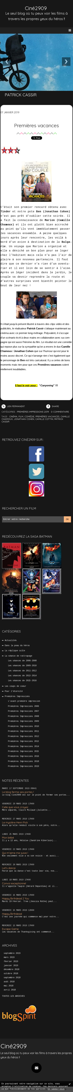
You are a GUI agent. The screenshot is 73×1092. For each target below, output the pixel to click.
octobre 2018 (11, 973)
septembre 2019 (12, 953)
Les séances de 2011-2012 (22, 671)
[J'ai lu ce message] (69, 1083)
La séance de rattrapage (18, 656)
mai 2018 (8, 986)
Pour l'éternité (14, 691)
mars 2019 (9, 957)
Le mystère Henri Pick (15, 822)
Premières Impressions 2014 (23, 746)
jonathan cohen (24, 419)
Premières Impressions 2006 (23, 706)
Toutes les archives (13, 996)
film (21, 416)
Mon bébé (8, 837)
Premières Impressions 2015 (23, 751)
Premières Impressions (17, 696)
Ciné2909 (36, 8)
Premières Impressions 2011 (23, 731)
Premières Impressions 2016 (23, 756)
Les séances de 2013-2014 (22, 676)
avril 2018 (10, 990)
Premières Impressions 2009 (23, 721)
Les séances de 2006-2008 (22, 661)
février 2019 (11, 961)
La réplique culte (15, 651)
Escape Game (10, 929)
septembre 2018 (12, 977)
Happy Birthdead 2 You (15, 898)
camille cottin (44, 419)
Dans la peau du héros (17, 645)
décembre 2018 (11, 969)
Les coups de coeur (15, 686)
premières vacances (47, 416)
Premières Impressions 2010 (23, 726)
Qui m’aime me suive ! (15, 853)
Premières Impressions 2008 (23, 716)
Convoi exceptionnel (14, 883)
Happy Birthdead (12, 913)
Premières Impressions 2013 (23, 741)
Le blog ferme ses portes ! (18, 792)
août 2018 (9, 982)
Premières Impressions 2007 (23, 711)
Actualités (11, 640)
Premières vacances (36, 125)
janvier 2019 (11, 965)
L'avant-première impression (24, 701)
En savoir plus (56, 1089)
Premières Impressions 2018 (23, 761)
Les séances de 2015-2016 (22, 680)
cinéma (13, 416)
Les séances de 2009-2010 (22, 665)
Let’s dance (9, 868)
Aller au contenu (15, 6)
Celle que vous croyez (15, 807)
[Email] (36, 1068)
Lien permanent (15, 406)
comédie (29, 416)
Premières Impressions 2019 (23, 766)
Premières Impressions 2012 (23, 736)
